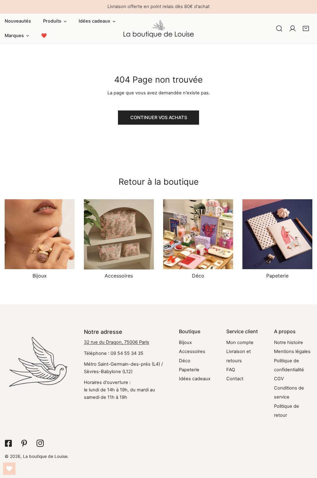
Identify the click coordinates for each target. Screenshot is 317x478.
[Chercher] (279, 28)
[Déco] (198, 234)
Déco (184, 361)
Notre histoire (288, 342)
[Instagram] (40, 443)
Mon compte (240, 342)
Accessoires (192, 351)
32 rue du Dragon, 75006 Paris (116, 342)
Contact (234, 378)
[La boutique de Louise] (158, 28)
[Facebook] (8, 443)
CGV (279, 378)
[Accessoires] (119, 234)
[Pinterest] (24, 443)
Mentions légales (292, 351)
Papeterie (189, 369)
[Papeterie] (277, 234)
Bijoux (185, 342)
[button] (54, 21)
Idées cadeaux (195, 378)
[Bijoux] (40, 234)
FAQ (230, 369)
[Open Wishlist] (9, 469)
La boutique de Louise (45, 456)
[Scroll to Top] (306, 445)
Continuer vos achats (158, 117)
